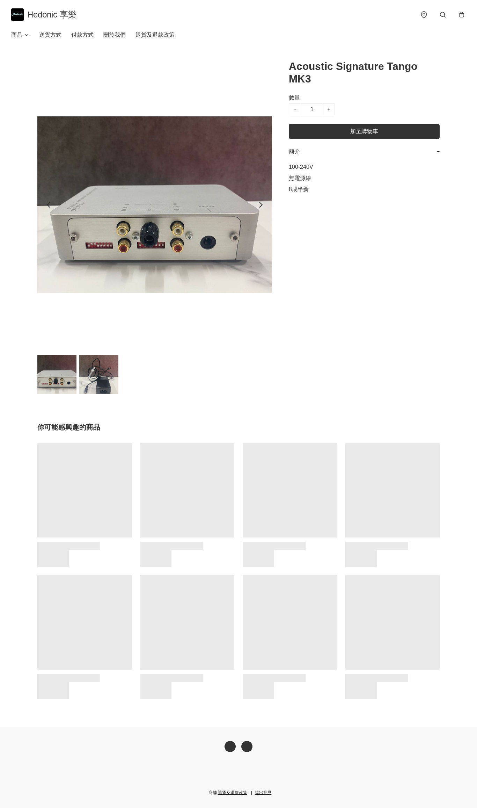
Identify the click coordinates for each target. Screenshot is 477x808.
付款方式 (82, 35)
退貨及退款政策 (155, 35)
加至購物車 (364, 131)
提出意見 (263, 792)
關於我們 (114, 35)
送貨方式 (50, 35)
